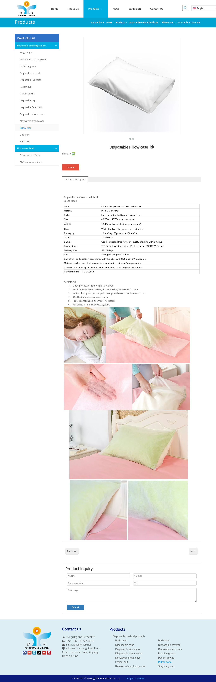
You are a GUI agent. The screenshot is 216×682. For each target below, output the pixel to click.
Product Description (75, 179)
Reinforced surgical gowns (130, 666)
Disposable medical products (31, 45)
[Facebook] (25, 653)
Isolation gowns (167, 653)
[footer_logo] (36, 638)
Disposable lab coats (170, 649)
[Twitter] (39, 653)
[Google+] (29, 653)
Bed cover (121, 640)
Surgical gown (166, 666)
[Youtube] (44, 653)
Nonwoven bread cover (128, 657)
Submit (75, 607)
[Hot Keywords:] (185, 7)
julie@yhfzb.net (82, 644)
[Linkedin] (34, 653)
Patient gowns (166, 657)
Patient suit (121, 662)
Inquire (71, 167)
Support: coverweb (135, 678)
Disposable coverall (169, 645)
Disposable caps (124, 645)
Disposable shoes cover (128, 653)
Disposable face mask (127, 649)
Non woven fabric (26, 148)
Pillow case (165, 662)
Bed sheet (164, 640)
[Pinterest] (49, 653)
